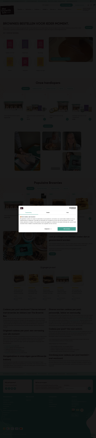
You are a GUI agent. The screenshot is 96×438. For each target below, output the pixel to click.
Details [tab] (48, 212)
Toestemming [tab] (28, 212)
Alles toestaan (66, 228)
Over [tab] (67, 212)
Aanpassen (47, 228)
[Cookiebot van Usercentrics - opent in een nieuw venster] (70, 208)
